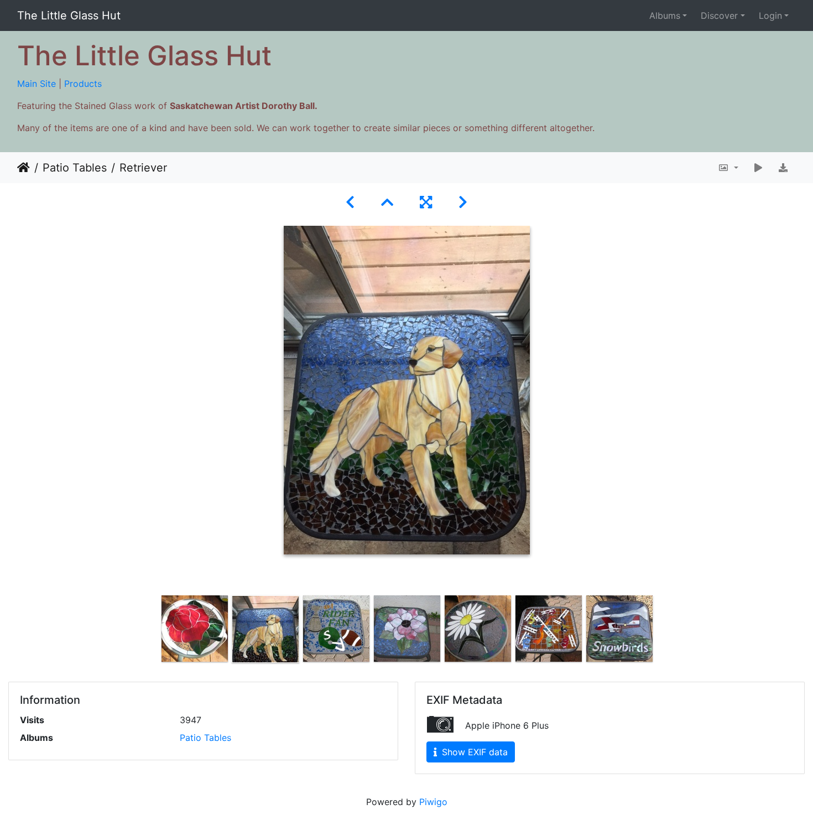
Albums (664, 15)
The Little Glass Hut (69, 15)
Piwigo (433, 801)
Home (23, 167)
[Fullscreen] (425, 202)
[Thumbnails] (387, 202)
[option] (194, 628)
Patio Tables (75, 167)
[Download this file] (783, 168)
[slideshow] (758, 168)
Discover (719, 15)
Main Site (36, 83)
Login (770, 15)
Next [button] (662, 631)
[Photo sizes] (728, 168)
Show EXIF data (473, 751)
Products (83, 83)
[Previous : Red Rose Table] (350, 202)
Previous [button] (151, 631)
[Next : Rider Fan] (463, 202)
